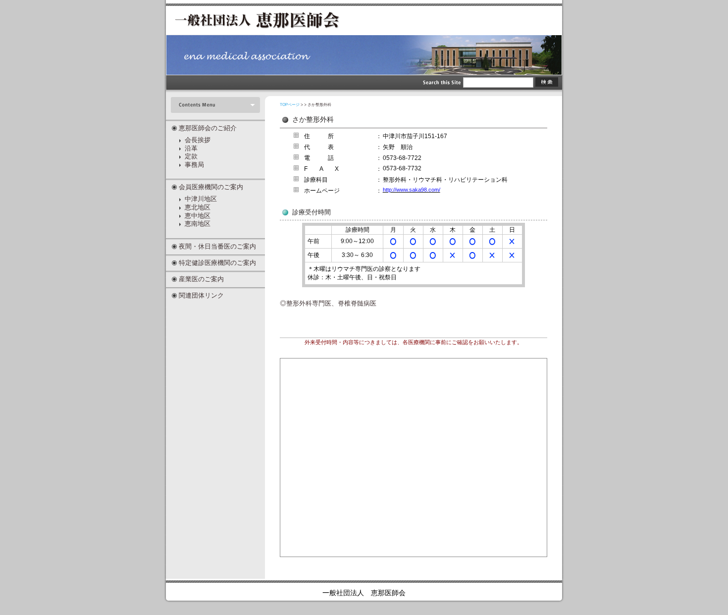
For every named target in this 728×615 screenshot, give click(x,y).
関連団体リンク (201, 295)
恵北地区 (197, 207)
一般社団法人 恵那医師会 (364, 593)
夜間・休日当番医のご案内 (217, 246)
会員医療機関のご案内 (211, 187)
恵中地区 (197, 215)
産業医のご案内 (201, 279)
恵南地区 (197, 223)
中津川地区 (201, 199)
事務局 (194, 164)
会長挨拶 (197, 140)
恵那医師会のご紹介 (208, 128)
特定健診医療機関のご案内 (217, 262)
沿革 (191, 148)
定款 (191, 156)
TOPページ (290, 104)
